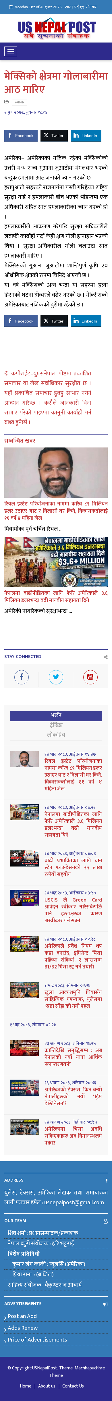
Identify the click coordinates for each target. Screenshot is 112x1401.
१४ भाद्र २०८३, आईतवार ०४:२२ (70, 807)
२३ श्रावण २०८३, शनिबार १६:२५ (70, 1043)
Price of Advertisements (37, 1340)
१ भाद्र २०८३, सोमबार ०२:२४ (33, 1025)
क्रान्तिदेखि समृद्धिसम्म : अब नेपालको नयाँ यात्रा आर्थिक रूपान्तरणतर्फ (73, 1057)
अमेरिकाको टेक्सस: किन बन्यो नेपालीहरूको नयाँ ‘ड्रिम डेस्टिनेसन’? (73, 1097)
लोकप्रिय (56, 735)
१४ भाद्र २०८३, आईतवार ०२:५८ (70, 939)
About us (46, 1386)
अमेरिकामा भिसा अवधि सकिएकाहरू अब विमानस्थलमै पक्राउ (73, 1136)
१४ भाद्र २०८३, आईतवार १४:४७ (70, 754)
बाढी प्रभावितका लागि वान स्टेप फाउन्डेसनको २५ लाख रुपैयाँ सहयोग (73, 867)
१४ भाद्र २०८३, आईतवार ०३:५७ (70, 893)
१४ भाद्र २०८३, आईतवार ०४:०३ (70, 853)
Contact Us (73, 1386)
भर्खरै (56, 715)
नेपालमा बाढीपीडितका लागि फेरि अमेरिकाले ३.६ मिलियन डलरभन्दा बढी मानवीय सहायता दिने (56, 597)
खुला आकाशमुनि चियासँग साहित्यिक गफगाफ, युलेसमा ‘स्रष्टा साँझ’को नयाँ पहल (73, 999)
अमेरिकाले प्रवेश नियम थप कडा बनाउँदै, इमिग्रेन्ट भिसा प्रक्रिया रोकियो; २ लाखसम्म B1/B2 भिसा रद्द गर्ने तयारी (73, 956)
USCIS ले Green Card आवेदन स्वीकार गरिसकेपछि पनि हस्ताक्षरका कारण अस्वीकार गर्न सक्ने (73, 910)
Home (25, 1386)
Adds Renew (23, 1328)
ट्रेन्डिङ (56, 725)
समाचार (19, 102)
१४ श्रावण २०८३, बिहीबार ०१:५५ (71, 1122)
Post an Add (22, 1316)
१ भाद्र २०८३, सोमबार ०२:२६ (67, 985)
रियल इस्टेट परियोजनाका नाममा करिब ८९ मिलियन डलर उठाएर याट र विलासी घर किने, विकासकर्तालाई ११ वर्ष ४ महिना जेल (56, 511)
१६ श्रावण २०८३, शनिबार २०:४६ (70, 1083)
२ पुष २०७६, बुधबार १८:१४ (25, 112)
